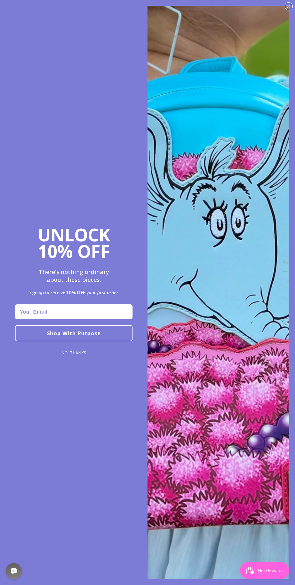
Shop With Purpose (74, 333)
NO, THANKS (73, 352)
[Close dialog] (288, 6)
